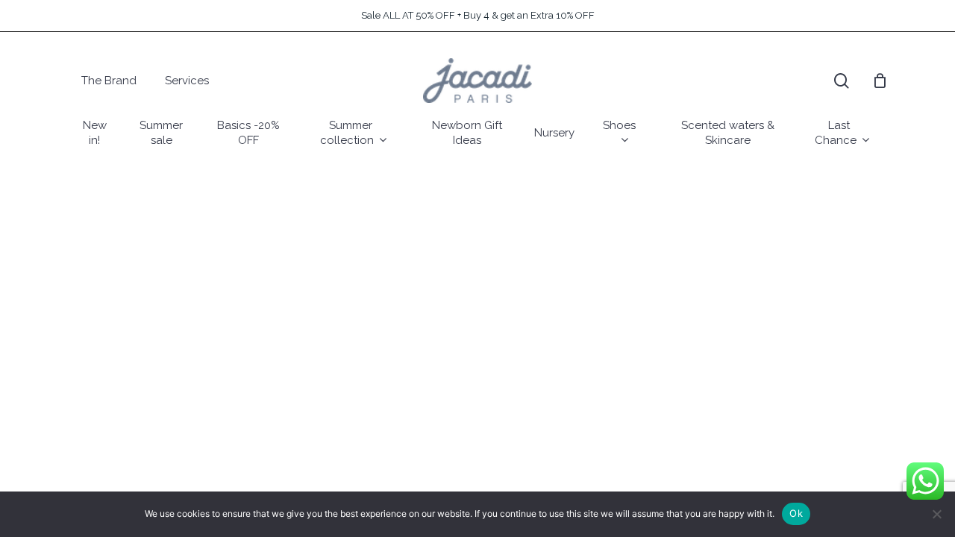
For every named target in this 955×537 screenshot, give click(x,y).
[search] (842, 81)
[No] (936, 513)
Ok (796, 513)
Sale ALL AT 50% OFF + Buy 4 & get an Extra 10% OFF (478, 15)
